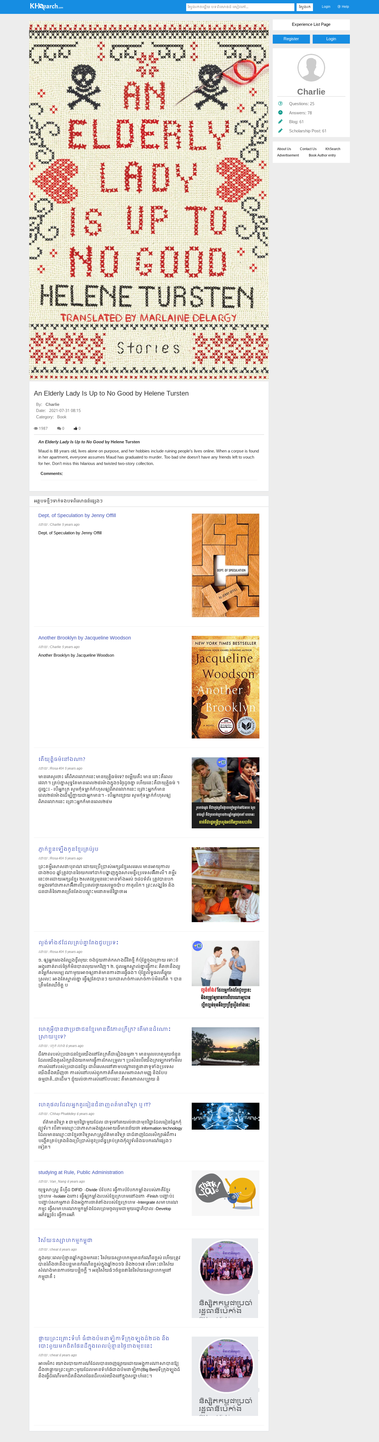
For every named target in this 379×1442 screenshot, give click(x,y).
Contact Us (308, 149)
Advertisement (288, 155)
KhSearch (332, 149)
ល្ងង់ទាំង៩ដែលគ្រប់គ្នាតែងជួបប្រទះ (78, 943)
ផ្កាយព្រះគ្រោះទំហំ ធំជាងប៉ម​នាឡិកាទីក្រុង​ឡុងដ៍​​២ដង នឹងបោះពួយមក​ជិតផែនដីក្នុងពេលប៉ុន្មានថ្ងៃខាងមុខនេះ (103, 1343)
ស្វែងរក (305, 7)
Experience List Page (311, 24)
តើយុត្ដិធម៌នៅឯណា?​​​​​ (61, 759)
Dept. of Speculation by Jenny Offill (77, 516)
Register (291, 39)
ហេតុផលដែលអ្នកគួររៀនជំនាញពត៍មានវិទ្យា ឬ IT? (94, 1105)
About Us (284, 149)
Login (326, 7)
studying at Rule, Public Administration (80, 1172)
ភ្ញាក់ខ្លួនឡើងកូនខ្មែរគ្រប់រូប (68, 849)
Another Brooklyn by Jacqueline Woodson (84, 638)
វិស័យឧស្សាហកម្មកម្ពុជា (65, 1240)
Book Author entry (322, 155)
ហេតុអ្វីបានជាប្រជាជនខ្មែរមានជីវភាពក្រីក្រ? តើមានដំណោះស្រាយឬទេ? (104, 1033)
